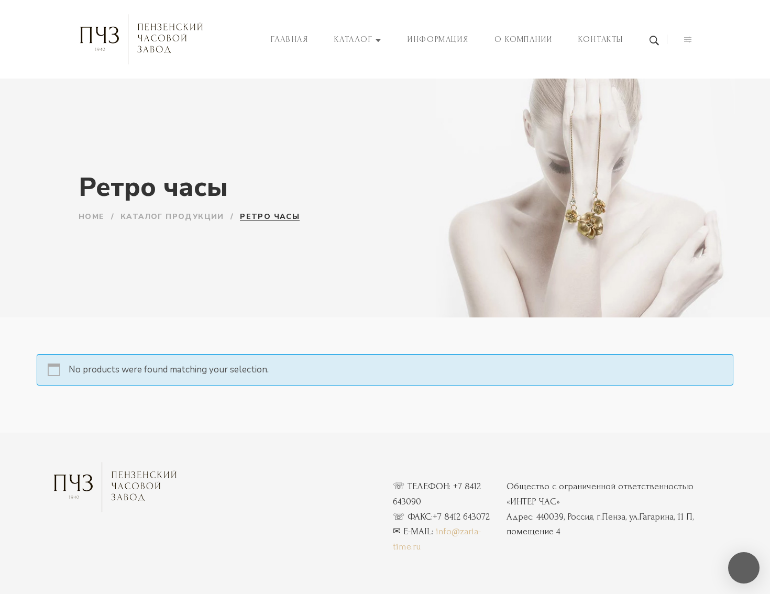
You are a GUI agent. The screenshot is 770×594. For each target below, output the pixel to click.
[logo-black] (115, 487)
